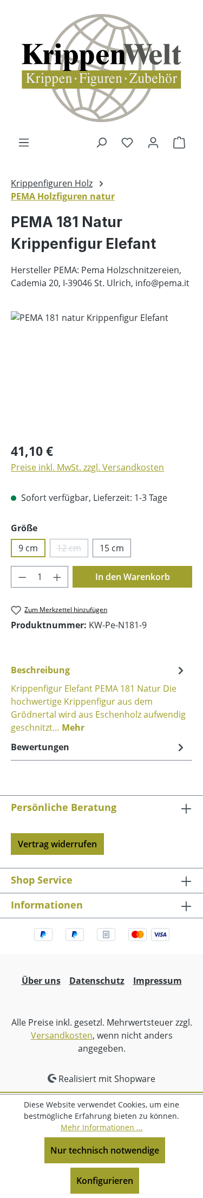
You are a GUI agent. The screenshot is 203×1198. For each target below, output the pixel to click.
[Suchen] (101, 142)
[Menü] (24, 142)
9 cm (28, 548)
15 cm (112, 548)
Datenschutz (97, 981)
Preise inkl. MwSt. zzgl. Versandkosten (87, 467)
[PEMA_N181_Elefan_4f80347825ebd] (101, 372)
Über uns (41, 981)
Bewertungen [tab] (40, 747)
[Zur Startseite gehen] (102, 68)
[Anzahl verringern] (22, 577)
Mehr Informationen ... (102, 1127)
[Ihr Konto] (153, 142)
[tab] (99, 698)
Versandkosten (62, 1035)
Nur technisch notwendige (104, 1150)
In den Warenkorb (132, 577)
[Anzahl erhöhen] (57, 577)
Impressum (157, 981)
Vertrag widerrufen (57, 844)
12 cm (72, 549)
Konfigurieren (104, 1181)
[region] (101, 372)
